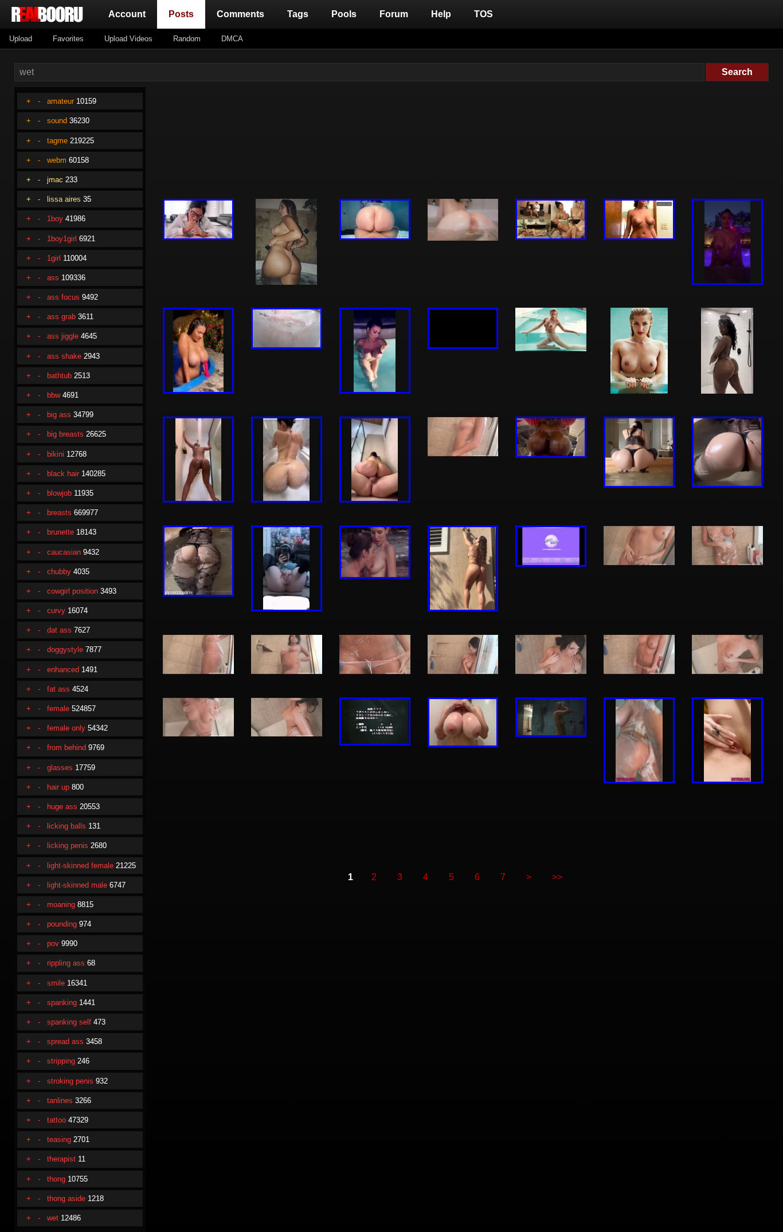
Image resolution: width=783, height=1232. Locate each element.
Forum (393, 14)
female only (66, 728)
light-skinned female (80, 865)
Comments (240, 14)
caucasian (64, 552)
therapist (61, 1159)
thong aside (66, 1198)
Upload (20, 38)
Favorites (68, 38)
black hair (63, 473)
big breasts (65, 434)
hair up (58, 787)
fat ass (58, 689)
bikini (55, 454)
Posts (183, 14)
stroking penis (70, 1081)
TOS (483, 14)
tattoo (56, 1120)
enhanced (63, 669)
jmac (55, 179)
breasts (59, 512)
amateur (60, 101)
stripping (61, 1061)
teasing (59, 1139)
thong (56, 1179)
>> (557, 877)
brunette (60, 532)
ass (53, 277)
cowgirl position (72, 591)
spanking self (69, 1022)
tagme (57, 140)
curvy (56, 610)
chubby (59, 571)
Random (187, 38)
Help (441, 14)
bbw (53, 395)
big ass (59, 414)
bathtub (59, 375)
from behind (66, 747)
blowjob (59, 493)
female (58, 708)
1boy (55, 218)
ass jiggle (63, 336)
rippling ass (66, 963)
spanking (62, 1002)
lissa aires (64, 199)
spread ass (65, 1041)
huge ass (62, 806)
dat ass (59, 630)
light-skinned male (77, 885)
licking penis (67, 845)
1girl (54, 258)
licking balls (66, 826)
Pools (344, 14)
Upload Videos (128, 38)
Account (127, 14)
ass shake (64, 356)
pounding (62, 924)
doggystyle (65, 649)
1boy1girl (62, 238)
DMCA (232, 38)
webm (56, 160)
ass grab (61, 316)
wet (52, 1218)
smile (56, 983)
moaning (61, 904)
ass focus (63, 297)
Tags (297, 14)
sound (57, 120)
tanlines (60, 1100)
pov (53, 943)
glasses (60, 767)
